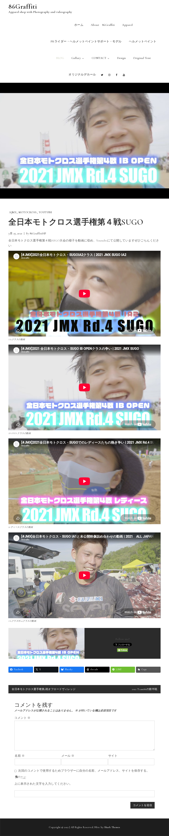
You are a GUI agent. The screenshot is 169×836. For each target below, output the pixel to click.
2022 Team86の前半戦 (144, 689)
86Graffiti (22, 6)
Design (121, 58)
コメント (22, 718)
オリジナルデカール (82, 74)
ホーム (79, 25)
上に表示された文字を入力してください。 (43, 784)
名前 (20, 756)
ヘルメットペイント (142, 41)
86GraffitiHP (38, 233)
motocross (28, 212)
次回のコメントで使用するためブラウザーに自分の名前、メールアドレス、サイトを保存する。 (84, 770)
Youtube (45, 212)
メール (67, 756)
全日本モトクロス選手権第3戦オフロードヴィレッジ (43, 689)
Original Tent (142, 58)
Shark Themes (112, 827)
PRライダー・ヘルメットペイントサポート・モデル (86, 41)
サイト (113, 756)
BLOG (60, 58)
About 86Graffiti (103, 25)
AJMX (13, 212)
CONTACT (99, 58)
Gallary (76, 58)
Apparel (127, 25)
